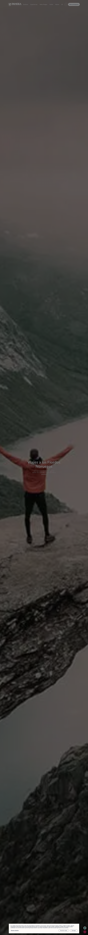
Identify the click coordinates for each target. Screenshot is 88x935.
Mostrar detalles (15, 930)
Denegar (74, 930)
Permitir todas (63, 930)
